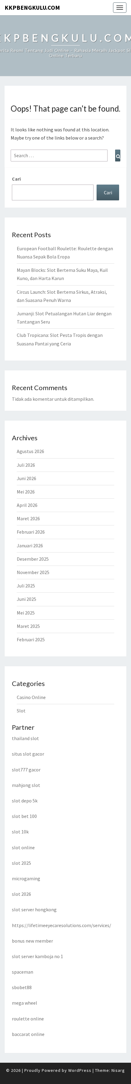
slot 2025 (21, 863)
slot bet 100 (24, 816)
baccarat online (28, 1034)
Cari (16, 179)
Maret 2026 (28, 518)
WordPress (79, 1070)
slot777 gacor (26, 770)
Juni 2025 (26, 599)
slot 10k (20, 832)
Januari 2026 (30, 545)
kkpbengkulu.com (32, 7)
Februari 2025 (31, 639)
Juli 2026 (26, 465)
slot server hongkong (34, 909)
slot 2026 (21, 894)
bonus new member (32, 941)
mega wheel (24, 1003)
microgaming (26, 878)
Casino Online (31, 697)
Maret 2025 (28, 626)
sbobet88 (22, 987)
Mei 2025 (26, 613)
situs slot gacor (28, 754)
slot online (23, 847)
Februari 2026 (31, 532)
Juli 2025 (26, 586)
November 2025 (33, 572)
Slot (21, 711)
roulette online (28, 1019)
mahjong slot (26, 785)
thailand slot (25, 738)
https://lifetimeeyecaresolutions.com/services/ (61, 925)
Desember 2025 (33, 559)
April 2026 (27, 505)
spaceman (22, 972)
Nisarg (118, 1070)
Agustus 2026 (30, 451)
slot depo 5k (24, 801)
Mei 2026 (26, 492)
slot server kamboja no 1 (37, 956)
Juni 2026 (26, 478)
